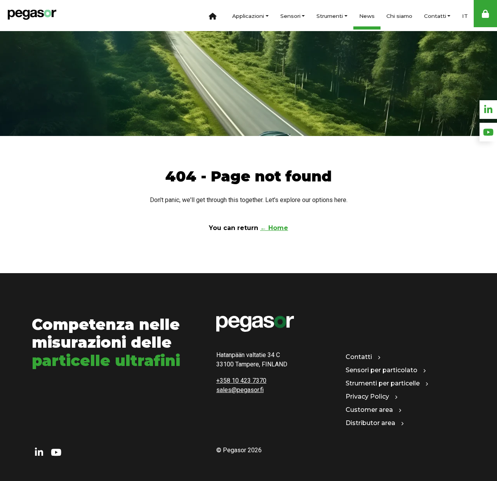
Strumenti (329, 16)
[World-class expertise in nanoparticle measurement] (28, 15)
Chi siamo (399, 16)
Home (212, 15)
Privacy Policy (367, 396)
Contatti (435, 16)
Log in (485, 13)
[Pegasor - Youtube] (56, 453)
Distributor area (370, 423)
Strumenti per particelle (383, 383)
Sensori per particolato (381, 370)
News (367, 16)
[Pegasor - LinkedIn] (39, 453)
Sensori (290, 16)
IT (465, 16)
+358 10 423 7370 (241, 380)
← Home (274, 228)
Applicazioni (248, 16)
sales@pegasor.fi (240, 390)
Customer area (369, 409)
